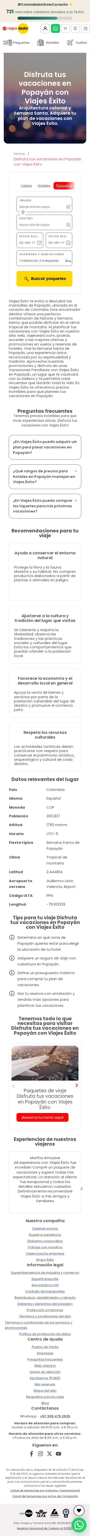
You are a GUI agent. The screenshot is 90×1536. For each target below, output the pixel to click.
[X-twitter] (50, 1454)
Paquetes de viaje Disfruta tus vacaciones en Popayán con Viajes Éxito (45, 1099)
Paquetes (21, 42)
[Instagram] (40, 1454)
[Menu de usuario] (45, 28)
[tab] (26, 185)
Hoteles (52, 42)
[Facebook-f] (32, 1454)
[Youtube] (58, 1454)
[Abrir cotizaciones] (79, 1510)
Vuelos (81, 42)
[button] (13, 1086)
